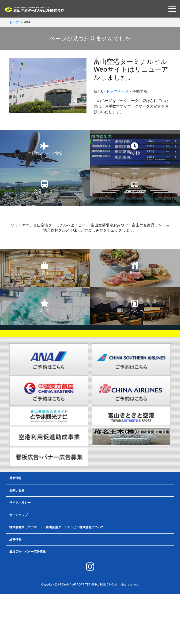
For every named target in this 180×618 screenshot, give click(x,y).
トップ (14, 22)
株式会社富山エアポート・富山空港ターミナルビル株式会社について (56, 527)
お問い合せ (17, 490)
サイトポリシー (20, 502)
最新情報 (15, 478)
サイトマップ (18, 515)
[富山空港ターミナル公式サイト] (34, 9)
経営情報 (15, 539)
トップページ (117, 91)
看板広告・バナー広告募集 (27, 551)
